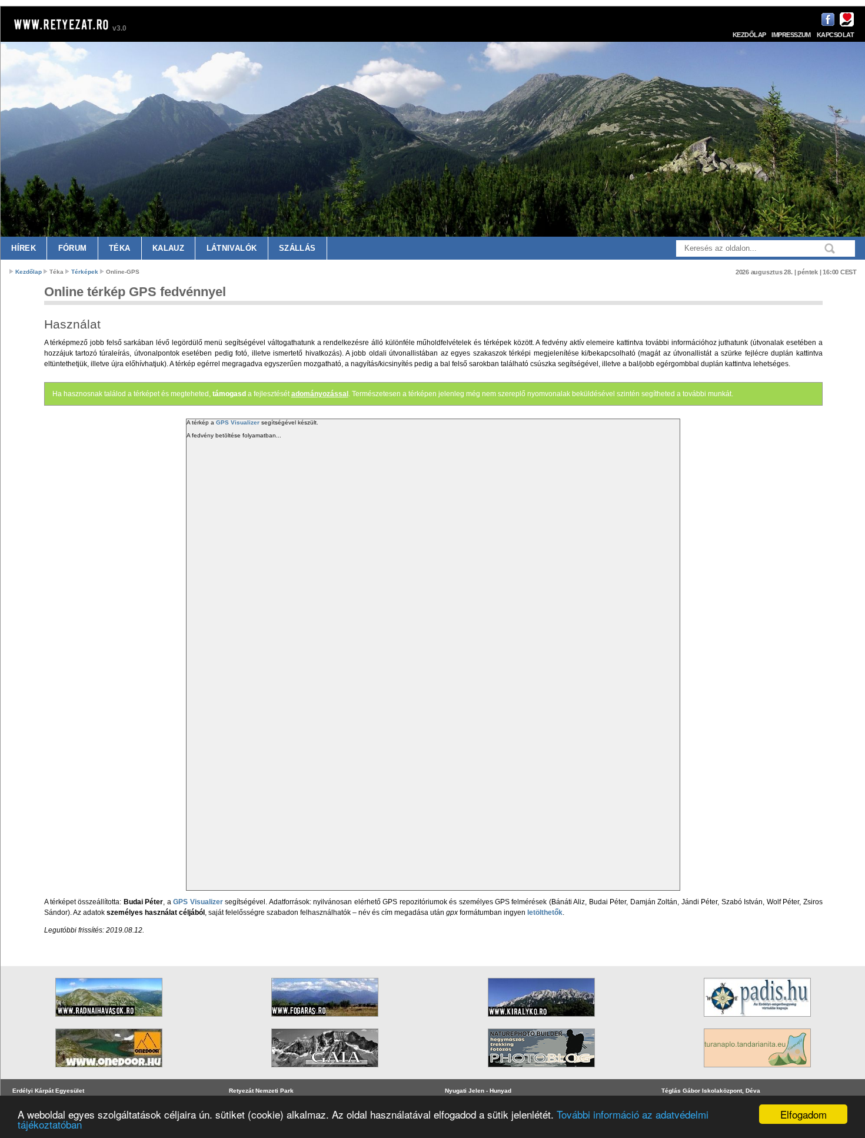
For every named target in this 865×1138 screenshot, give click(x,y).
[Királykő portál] (541, 1020)
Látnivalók (232, 248)
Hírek (23, 248)
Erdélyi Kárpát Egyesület (48, 1090)
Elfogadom (803, 1114)
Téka (120, 248)
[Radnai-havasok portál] (108, 1020)
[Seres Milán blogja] (108, 1071)
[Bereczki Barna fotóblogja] (541, 1071)
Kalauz (168, 248)
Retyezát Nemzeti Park (261, 1090)
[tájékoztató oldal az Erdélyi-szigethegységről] (757, 1020)
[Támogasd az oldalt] (845, 24)
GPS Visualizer (238, 422)
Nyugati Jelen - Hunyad (478, 1090)
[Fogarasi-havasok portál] (324, 1020)
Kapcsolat (835, 34)
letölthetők (545, 912)
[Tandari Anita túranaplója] (757, 1071)
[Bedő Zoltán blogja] (324, 1071)
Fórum (72, 248)
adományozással (319, 394)
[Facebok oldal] (826, 24)
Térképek (84, 271)
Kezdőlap (749, 34)
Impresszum (791, 34)
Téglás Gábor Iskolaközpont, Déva (710, 1090)
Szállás (297, 248)
